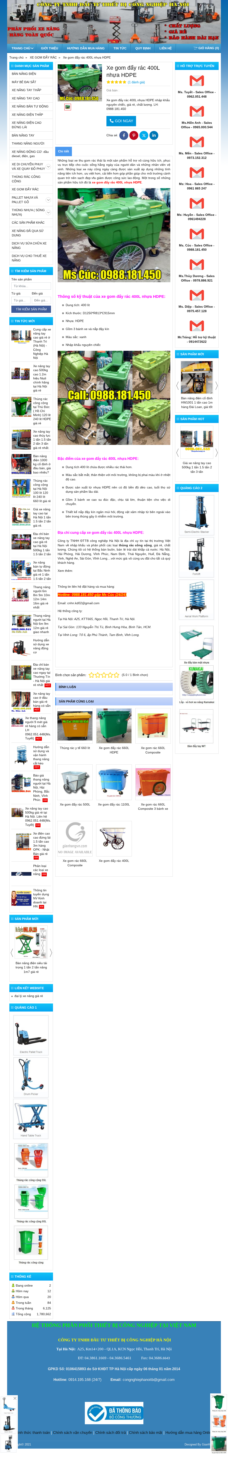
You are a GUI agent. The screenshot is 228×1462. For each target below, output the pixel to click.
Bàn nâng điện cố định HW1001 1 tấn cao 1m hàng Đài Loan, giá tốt (197, 402)
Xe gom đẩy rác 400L (114, 860)
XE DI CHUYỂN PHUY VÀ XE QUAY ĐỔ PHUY (28, 166)
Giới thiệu (49, 48)
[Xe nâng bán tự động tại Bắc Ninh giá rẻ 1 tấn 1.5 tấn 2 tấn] (21, 570)
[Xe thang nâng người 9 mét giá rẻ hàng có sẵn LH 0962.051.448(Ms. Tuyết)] (17, 722)
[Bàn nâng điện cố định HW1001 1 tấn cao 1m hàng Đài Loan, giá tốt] (197, 377)
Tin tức (120, 48)
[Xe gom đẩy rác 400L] (113, 838)
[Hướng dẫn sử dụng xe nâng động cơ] (21, 648)
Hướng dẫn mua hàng (86, 48)
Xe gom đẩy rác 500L (75, 804)
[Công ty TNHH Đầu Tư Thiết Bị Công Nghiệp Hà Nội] (31, 1077)
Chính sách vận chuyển (72, 1432)
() (208, 48)
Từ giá (15, 293)
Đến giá (37, 293)
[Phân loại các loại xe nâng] (21, 874)
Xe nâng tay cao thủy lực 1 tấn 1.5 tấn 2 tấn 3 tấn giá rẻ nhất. (42, 440)
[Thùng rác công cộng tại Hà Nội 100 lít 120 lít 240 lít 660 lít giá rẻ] (21, 489)
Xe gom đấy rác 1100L (114, 804)
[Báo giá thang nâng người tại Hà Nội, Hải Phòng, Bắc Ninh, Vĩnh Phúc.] (21, 783)
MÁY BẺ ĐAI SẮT (24, 82)
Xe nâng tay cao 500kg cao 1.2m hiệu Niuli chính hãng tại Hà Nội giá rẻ (41, 378)
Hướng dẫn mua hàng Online (189, 1432)
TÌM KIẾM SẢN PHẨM (31, 309)
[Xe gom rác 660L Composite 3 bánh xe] (153, 782)
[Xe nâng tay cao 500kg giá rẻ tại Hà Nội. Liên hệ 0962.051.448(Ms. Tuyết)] (17, 812)
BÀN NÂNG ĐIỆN (24, 74)
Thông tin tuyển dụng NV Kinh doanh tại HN (41, 898)
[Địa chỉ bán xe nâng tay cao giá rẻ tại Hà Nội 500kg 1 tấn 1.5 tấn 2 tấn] (21, 542)
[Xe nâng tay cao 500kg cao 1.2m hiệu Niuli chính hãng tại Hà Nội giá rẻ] (21, 374)
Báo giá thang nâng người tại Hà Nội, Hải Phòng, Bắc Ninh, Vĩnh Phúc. (42, 787)
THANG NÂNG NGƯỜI (28, 143)
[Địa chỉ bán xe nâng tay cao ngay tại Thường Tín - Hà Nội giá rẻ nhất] (21, 673)
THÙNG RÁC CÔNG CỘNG (26, 179)
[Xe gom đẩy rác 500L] (74, 782)
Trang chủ (21, 48)
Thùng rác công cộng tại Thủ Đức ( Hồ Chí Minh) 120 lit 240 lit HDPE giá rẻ (42, 411)
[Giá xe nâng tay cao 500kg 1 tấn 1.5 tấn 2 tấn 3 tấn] (197, 442)
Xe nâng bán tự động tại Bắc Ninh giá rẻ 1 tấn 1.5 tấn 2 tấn (42, 571)
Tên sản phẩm (21, 279)
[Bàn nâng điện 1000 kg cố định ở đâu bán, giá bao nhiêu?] (21, 464)
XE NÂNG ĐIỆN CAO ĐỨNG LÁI (26, 125)
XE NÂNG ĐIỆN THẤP (27, 114)
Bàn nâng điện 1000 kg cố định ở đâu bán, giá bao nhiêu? (42, 464)
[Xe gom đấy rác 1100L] (113, 782)
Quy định (143, 48)
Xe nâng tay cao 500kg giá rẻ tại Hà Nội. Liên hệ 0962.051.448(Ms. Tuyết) (38, 817)
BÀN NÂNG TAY (23, 135)
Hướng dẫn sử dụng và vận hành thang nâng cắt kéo (41, 755)
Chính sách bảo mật (145, 1432)
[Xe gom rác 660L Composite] (153, 725)
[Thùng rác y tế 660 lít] (74, 725)
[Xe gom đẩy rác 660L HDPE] (113, 725)
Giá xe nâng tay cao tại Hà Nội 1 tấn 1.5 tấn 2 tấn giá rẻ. (42, 517)
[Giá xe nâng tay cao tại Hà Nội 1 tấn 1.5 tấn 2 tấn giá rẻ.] (21, 517)
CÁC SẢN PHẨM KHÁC (28, 222)
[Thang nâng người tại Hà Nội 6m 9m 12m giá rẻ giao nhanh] (21, 624)
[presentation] (11, 953)
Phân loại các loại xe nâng (40, 870)
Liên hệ (165, 48)
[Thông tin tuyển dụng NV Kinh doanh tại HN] (21, 898)
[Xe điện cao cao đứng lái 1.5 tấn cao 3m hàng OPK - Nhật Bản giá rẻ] (21, 841)
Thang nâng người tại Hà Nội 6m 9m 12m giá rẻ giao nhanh (42, 624)
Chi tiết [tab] (63, 151)
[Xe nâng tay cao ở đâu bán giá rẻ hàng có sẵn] (21, 702)
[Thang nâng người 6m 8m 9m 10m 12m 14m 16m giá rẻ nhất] (21, 595)
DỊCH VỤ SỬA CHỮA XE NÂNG (29, 246)
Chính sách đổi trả (110, 1432)
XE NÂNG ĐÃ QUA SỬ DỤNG (28, 233)
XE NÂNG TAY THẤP (26, 90)
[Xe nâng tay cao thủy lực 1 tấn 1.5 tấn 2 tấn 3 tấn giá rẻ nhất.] (21, 439)
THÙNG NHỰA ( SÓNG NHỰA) (28, 212)
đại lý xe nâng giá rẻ (28, 996)
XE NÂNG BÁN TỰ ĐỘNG (30, 106)
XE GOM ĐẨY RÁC (25, 189)
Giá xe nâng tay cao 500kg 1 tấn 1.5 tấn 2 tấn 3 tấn (197, 467)
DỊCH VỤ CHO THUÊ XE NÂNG (29, 258)
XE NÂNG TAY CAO (26, 98)
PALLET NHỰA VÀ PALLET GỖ (25, 200)
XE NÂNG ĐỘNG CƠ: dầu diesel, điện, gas (30, 154)
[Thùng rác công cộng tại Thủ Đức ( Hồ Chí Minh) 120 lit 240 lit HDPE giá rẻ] (21, 407)
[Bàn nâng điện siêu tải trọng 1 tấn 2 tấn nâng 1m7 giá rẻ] (31, 942)
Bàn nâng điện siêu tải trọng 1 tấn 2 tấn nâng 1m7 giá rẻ (31, 967)
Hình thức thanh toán (32, 1432)
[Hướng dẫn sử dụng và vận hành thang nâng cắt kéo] (21, 755)
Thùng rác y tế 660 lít (75, 748)
